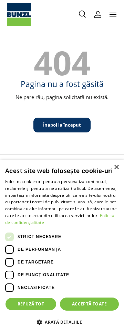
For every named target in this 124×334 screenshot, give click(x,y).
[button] (62, 322)
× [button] (116, 167)
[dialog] (62, 247)
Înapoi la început (62, 125)
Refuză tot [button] (31, 304)
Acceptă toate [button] (89, 304)
